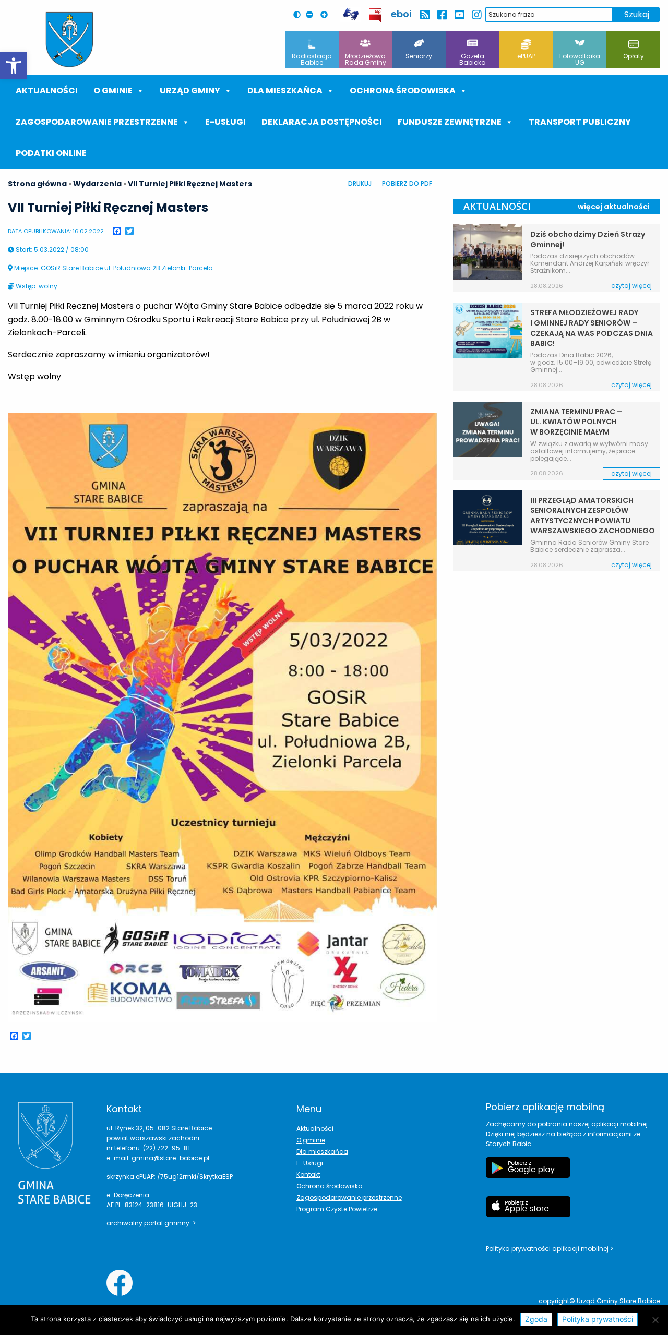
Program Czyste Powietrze (336, 1209)
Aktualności (47, 91)
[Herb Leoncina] (69, 39)
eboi (401, 13)
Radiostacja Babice (312, 59)
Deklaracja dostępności (321, 122)
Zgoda (536, 1319)
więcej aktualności (614, 206)
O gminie (113, 91)
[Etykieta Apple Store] (528, 1212)
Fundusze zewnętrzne (450, 122)
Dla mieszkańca (322, 1151)
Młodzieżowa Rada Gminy (365, 59)
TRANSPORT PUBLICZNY (580, 122)
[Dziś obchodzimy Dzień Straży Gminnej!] (487, 252)
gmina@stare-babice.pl (170, 1157)
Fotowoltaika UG (579, 59)
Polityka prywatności (597, 1319)
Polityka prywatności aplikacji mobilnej (548, 1248)
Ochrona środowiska (403, 91)
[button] (13, 65)
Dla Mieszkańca (285, 91)
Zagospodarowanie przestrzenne (97, 122)
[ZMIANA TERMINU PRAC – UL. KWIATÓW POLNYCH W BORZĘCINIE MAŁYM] (487, 429)
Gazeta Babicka (472, 59)
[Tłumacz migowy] (350, 14)
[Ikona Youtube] (459, 14)
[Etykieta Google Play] (528, 1172)
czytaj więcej (631, 285)
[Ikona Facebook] (441, 14)
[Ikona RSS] (424, 14)
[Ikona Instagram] (476, 14)
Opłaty (633, 56)
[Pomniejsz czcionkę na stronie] (312, 14)
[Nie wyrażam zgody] (655, 1320)
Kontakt (308, 1174)
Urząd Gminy (190, 91)
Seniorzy (418, 56)
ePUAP (526, 56)
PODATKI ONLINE (51, 153)
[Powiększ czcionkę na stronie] (326, 14)
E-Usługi (225, 122)
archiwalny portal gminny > (151, 1223)
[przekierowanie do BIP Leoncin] (375, 15)
